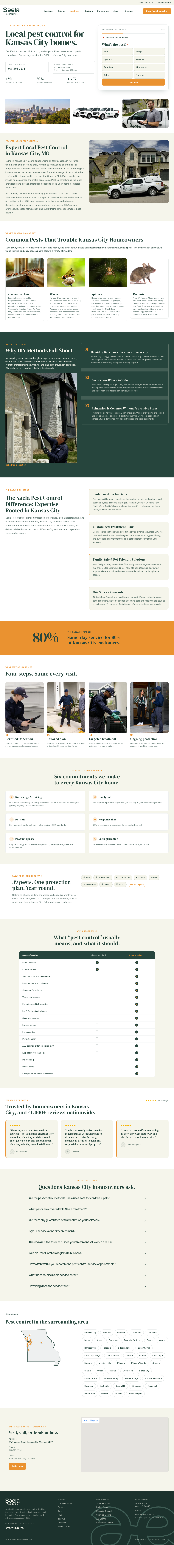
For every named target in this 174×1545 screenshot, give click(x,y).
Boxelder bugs (104, 877)
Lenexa (129, 1355)
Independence (125, 1348)
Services (48, 11)
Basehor (107, 1332)
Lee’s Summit (113, 1355)
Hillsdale (107, 1348)
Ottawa (112, 1371)
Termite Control (103, 1503)
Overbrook (128, 1371)
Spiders (107, 884)
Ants (88, 877)
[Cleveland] (28, 1345)
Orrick (100, 1371)
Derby (87, 1340)
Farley (150, 1340)
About (116, 11)
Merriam (88, 1363)
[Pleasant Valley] (29, 1350)
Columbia (152, 1332)
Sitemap (165, 1539)
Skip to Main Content (2, 4)
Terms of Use (153, 1539)
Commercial (103, 11)
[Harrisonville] (29, 1345)
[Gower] (28, 1337)
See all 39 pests (137, 884)
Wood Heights (135, 1393)
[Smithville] (28, 1339)
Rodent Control (103, 1507)
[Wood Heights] (30, 1339)
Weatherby (89, 1393)
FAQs (60, 1515)
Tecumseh (153, 1386)
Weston (104, 1393)
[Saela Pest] (18, 11)
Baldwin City (90, 1332)
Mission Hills (105, 1363)
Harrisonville (90, 1348)
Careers (61, 1507)
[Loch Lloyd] (28, 1343)
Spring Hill (120, 1386)
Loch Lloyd (157, 1355)
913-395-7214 (16, 68)
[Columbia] (42, 1342)
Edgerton (113, 1340)
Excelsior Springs (132, 1340)
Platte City (144, 1371)
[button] (87, 1198)
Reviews (89, 11)
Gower (162, 1340)
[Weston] (26, 1339)
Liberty (142, 1355)
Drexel (99, 1340)
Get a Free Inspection (157, 11)
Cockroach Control (104, 1523)
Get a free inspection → (16, 465)
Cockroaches (124, 877)
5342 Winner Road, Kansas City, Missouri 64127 (31, 1442)
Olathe (87, 1371)
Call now (18, 1466)
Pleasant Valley (111, 1378)
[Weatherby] (30, 1335)
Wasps (122, 884)
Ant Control (101, 1519)
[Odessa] (32, 1342)
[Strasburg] (30, 1344)
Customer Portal (163, 2)
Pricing (61, 11)
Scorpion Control (103, 1515)
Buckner (121, 1332)
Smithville (104, 1386)
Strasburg (136, 1386)
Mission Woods (138, 1363)
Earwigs (142, 877)
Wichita (118, 1393)
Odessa (156, 1363)
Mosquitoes (91, 884)
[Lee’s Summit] (29, 1343)
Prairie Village (131, 1378)
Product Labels (64, 1526)
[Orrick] (31, 1340)
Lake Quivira (144, 1348)
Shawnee (88, 1386)
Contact (129, 11)
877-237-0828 (14, 1528)
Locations (74, 11)
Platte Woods (90, 1378)
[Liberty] (29, 1340)
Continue (133, 82)
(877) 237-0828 (145, 2)
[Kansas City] (28, 1341)
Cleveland (136, 1332)
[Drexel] (28, 1346)
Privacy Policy (140, 1539)
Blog (60, 1511)
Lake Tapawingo (92, 1355)
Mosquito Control (104, 1511)
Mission (121, 1363)
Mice (155, 877)
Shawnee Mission (153, 1378)
